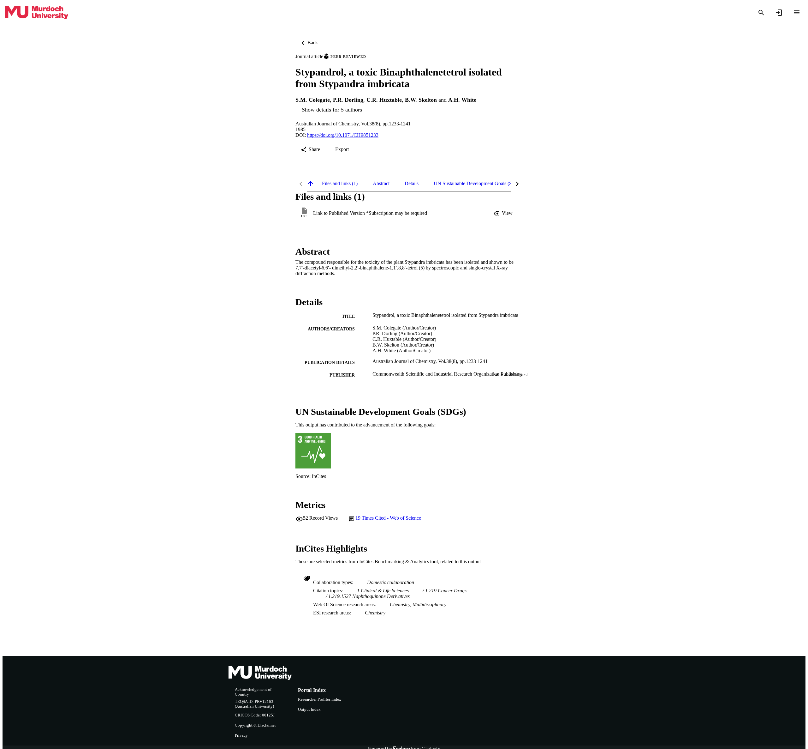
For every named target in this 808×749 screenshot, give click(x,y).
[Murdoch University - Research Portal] (36, 13)
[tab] (339, 183)
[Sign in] (779, 12)
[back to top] (310, 183)
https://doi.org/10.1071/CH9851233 (342, 135)
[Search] (761, 12)
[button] (504, 213)
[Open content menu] (796, 12)
